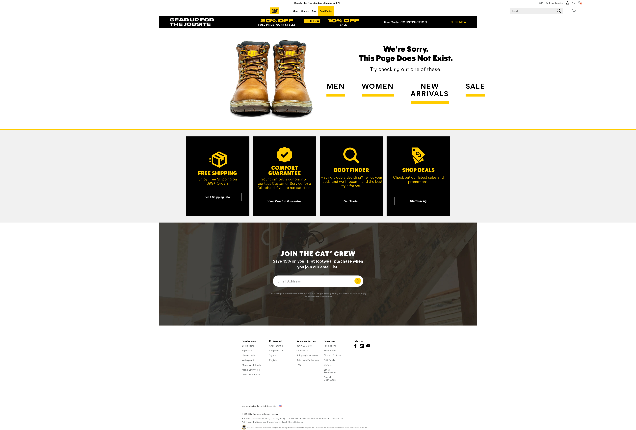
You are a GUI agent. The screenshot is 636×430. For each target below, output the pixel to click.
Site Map (246, 418)
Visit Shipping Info (217, 197)
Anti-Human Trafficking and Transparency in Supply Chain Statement (272, 422)
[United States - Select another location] (281, 406)
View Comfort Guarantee (284, 201)
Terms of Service (351, 293)
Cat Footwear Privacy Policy (318, 296)
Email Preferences (330, 371)
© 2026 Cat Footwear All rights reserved (260, 414)
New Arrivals (430, 90)
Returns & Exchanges (307, 360)
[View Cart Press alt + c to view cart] (574, 11)
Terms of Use (338, 418)
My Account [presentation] (275, 340)
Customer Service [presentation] (306, 340)
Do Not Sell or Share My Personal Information (308, 418)
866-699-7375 (304, 345)
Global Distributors (330, 378)
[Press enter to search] (559, 11)
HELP (540, 2)
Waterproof (248, 360)
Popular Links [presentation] (249, 340)
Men (295, 11)
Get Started (351, 201)
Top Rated (247, 350)
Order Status (276, 345)
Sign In (272, 355)
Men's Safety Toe (251, 369)
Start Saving (418, 201)
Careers (328, 364)
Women (305, 11)
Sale (314, 11)
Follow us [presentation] (358, 340)
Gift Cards (329, 360)
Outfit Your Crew (251, 374)
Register (273, 360)
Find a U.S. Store (332, 355)
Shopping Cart (277, 350)
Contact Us (302, 350)
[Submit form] (357, 281)
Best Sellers (248, 345)
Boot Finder (326, 11)
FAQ (298, 364)
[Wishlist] (573, 3)
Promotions (330, 345)
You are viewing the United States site (259, 406)
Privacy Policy (331, 293)
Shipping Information (307, 355)
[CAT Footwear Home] (274, 10)
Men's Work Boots (251, 364)
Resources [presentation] (329, 340)
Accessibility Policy (261, 418)
